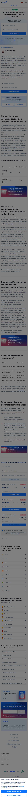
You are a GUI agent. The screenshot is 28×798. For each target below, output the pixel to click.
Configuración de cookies (14, 795)
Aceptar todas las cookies (14, 791)
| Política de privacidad (8, 787)
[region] (14, 788)
